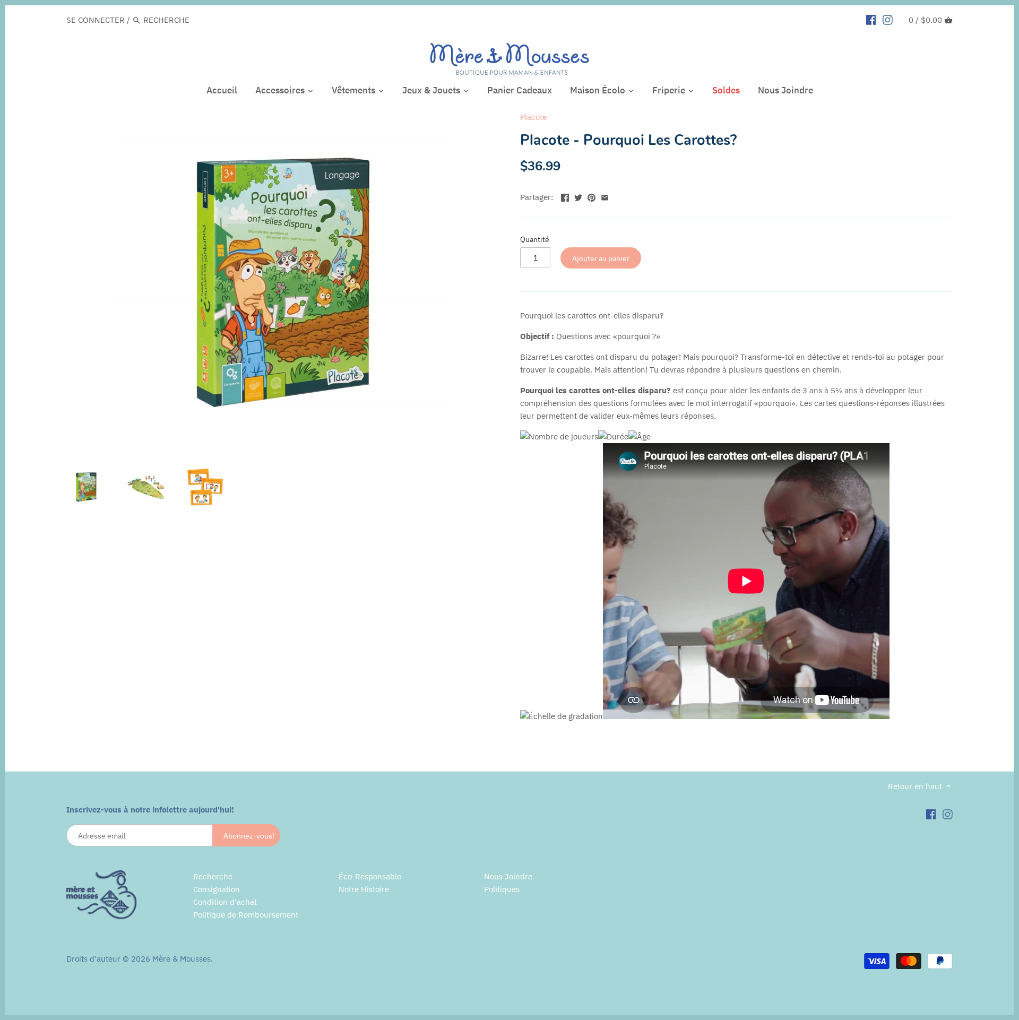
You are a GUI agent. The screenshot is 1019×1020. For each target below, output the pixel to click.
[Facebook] (871, 20)
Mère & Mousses (181, 959)
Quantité (534, 239)
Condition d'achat (225, 902)
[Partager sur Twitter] (578, 196)
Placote (533, 117)
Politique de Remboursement (245, 915)
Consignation (216, 889)
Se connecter (95, 20)
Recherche (212, 876)
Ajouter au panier (600, 258)
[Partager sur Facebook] (565, 196)
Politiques (502, 889)
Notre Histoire (364, 889)
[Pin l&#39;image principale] (591, 196)
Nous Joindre (508, 876)
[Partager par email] (605, 196)
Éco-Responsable (370, 876)
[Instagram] (888, 20)
